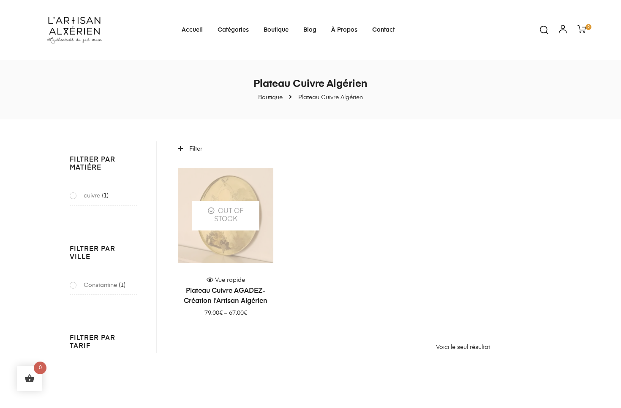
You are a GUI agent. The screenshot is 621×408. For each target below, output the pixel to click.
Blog (309, 30)
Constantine (100, 285)
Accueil (192, 30)
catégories (233, 30)
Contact (383, 30)
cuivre (92, 196)
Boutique (276, 30)
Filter (195, 149)
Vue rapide (230, 280)
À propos (344, 30)
